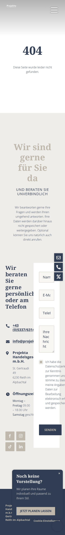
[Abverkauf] (58, 276)
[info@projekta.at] (58, 257)
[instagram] (20, 435)
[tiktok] (9, 446)
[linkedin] (20, 446)
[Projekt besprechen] (57, 526)
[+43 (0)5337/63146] (58, 267)
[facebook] (9, 435)
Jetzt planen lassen (35, 511)
